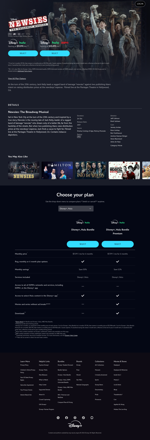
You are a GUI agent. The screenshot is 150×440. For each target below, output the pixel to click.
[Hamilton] (57, 170)
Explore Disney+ (44, 365)
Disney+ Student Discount (65, 365)
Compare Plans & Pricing (65, 402)
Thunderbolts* (118, 394)
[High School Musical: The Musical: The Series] (124, 170)
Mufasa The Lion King (120, 409)
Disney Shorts (99, 385)
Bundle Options (62, 370)
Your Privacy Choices (26, 390)
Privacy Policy (24, 365)
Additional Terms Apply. (25, 71)
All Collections (99, 365)
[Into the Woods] (90, 170)
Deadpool (117, 365)
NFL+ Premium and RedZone (63, 396)
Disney (78, 365)
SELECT (23, 53)
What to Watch (43, 380)
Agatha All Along (119, 404)
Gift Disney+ (42, 404)
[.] (58, 417)
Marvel (78, 375)
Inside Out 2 (117, 375)
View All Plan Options (17, 78)
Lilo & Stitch (117, 385)
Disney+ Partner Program (46, 409)
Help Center (42, 385)
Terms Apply (19, 322)
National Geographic (82, 385)
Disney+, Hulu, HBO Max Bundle (65, 388)
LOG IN (140, 4)
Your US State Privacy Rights (26, 379)
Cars (115, 399)
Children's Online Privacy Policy (27, 371)
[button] (47, 361)
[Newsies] (23, 170)
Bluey (115, 389)
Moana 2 (116, 380)
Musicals (97, 370)
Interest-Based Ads (26, 395)
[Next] (145, 170)
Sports (97, 380)
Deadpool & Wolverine (120, 370)
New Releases (43, 375)
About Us (42, 394)
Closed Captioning (44, 399)
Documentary (99, 389)
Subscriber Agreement (27, 385)
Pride (96, 394)
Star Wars (79, 380)
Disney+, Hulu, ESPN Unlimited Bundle (64, 381)
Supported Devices (44, 389)
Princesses (98, 399)
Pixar (77, 370)
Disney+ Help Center (71, 335)
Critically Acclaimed (101, 375)
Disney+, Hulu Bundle (64, 375)
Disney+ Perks (43, 370)
